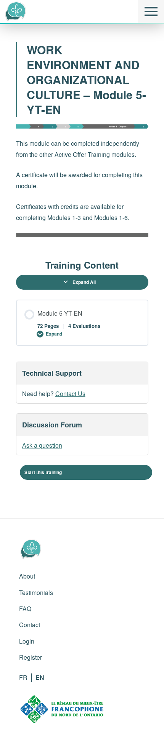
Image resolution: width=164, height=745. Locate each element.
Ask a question (42, 445)
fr (23, 677)
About (27, 576)
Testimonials (36, 592)
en (39, 677)
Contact (29, 624)
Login (26, 641)
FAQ (25, 608)
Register (30, 657)
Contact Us (70, 393)
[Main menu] (151, 11)
